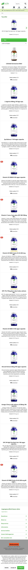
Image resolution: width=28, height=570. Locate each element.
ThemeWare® (20, 549)
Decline (6, 567)
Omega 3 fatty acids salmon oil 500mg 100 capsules (14, 405)
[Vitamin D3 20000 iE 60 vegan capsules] (14, 167)
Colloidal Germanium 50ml (14, 63)
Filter (4, 40)
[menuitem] (25, 7)
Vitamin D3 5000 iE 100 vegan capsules (14, 329)
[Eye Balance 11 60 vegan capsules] (14, 129)
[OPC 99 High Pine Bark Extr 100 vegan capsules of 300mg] (14, 24)
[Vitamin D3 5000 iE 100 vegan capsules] (14, 319)
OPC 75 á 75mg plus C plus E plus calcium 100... (14, 291)
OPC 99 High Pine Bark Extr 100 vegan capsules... (14, 31)
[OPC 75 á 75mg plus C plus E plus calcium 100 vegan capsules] (14, 281)
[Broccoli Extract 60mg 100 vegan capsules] (14, 357)
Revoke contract (14, 544)
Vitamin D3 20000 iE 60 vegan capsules (14, 177)
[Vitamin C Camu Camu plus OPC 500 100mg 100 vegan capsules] (14, 205)
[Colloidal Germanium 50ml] (14, 54)
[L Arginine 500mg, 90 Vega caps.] (14, 92)
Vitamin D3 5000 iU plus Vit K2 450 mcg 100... (14, 253)
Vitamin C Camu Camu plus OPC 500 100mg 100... (14, 215)
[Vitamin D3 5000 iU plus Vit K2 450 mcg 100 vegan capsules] (14, 243)
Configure (20, 567)
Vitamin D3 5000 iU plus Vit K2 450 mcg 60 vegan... (14, 481)
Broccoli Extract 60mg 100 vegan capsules (14, 367)
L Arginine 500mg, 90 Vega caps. (14, 101)
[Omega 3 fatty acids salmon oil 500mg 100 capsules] (14, 395)
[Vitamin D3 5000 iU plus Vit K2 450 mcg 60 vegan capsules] (14, 470)
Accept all (13, 567)
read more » (4, 511)
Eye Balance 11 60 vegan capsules (14, 139)
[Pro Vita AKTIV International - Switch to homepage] (7, 3)
